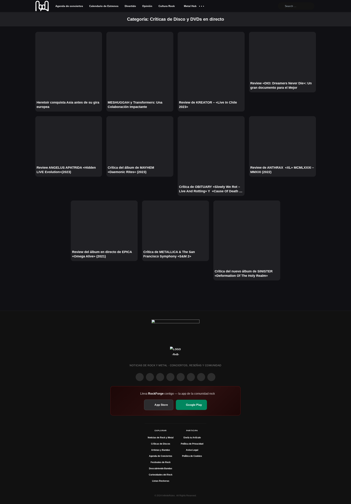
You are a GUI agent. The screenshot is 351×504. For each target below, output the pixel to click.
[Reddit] (181, 377)
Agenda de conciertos (69, 6)
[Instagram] (150, 377)
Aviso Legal (192, 450)
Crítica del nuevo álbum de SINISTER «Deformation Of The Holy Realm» (244, 273)
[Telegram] (211, 377)
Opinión (147, 6)
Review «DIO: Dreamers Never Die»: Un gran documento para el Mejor (281, 85)
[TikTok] (170, 377)
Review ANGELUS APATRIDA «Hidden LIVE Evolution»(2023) (66, 170)
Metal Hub (190, 6)
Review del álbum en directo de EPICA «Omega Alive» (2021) (102, 254)
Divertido (130, 6)
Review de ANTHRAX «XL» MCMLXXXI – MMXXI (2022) (282, 170)
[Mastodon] (191, 377)
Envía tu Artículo (192, 437)
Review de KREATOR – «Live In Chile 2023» (208, 105)
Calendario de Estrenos (103, 6)
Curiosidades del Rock (160, 475)
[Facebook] (140, 377)
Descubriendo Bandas (160, 468)
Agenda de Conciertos (160, 456)
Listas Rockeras (160, 481)
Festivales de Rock (161, 462)
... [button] (202, 5)
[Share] (40, 37)
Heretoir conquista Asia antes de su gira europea (68, 105)
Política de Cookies (192, 456)
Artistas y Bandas (160, 450)
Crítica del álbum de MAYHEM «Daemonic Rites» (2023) (131, 170)
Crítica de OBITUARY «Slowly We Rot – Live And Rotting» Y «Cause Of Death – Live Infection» (210, 189)
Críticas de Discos (160, 444)
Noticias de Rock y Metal (160, 437)
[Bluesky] (201, 377)
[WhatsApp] (160, 377)
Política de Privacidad (192, 444)
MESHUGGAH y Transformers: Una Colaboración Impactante (135, 105)
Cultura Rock (166, 6)
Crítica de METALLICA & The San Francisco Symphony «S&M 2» (169, 254)
